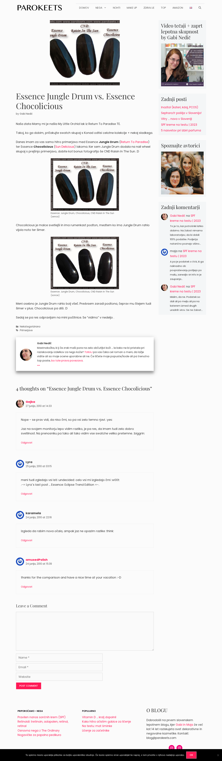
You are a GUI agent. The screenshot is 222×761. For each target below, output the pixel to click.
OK (191, 755)
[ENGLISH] (190, 8)
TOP (163, 8)
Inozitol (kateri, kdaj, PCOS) (179, 107)
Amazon (177, 8)
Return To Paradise (134, 142)
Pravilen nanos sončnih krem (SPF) (41, 717)
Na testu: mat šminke (97, 726)
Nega (99, 8)
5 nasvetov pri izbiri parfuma (181, 130)
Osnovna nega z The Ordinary (39, 731)
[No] (218, 755)
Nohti (116, 8)
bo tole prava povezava (67, 360)
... (38, 363)
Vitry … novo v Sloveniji (176, 119)
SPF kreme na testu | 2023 (179, 125)
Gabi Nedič (177, 216)
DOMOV (84, 8)
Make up (132, 8)
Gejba (30, 402)
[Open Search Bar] (199, 8)
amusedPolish (37, 560)
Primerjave (26, 330)
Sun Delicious (64, 147)
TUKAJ (88, 352)
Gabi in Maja (184, 725)
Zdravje (149, 8)
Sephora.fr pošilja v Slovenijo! (181, 113)
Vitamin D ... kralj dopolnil (99, 717)
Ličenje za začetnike (95, 731)
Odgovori (26, 442)
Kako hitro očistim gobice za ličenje (106, 722)
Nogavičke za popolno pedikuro (39, 735)
